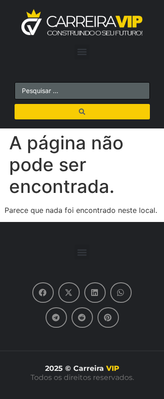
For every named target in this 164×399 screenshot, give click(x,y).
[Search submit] (82, 111)
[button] (82, 51)
